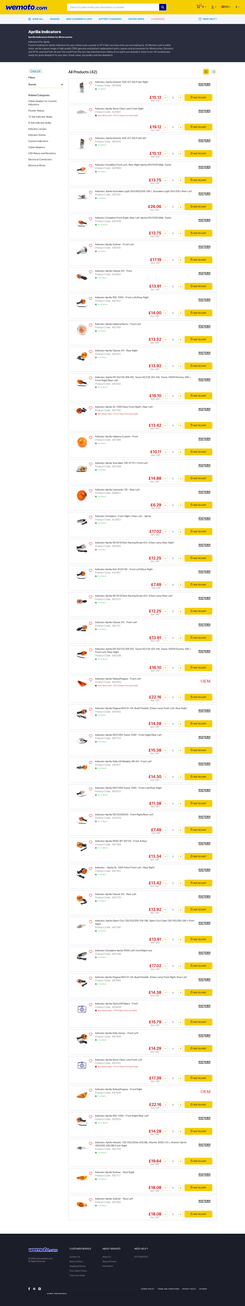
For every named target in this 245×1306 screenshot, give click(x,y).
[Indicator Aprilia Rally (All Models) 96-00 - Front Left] (82, 767)
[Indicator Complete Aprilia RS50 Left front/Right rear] (82, 956)
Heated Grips (136, 19)
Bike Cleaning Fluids (79, 19)
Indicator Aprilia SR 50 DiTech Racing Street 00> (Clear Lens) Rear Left (134, 595)
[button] (204, 6)
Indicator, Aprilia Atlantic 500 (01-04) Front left (120, 138)
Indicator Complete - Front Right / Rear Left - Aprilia (123, 516)
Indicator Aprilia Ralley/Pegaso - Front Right (118, 1089)
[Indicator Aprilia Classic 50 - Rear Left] (82, 899)
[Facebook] (29, 1289)
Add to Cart (199, 97)
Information (107, 1266)
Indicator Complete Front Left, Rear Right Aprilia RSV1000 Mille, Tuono (133, 164)
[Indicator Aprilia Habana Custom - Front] (82, 441)
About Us (106, 1257)
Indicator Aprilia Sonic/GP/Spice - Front (116, 1003)
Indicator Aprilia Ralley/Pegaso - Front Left (118, 678)
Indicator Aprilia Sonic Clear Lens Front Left (118, 1059)
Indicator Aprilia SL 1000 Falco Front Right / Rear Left (124, 406)
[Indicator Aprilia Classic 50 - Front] (82, 276)
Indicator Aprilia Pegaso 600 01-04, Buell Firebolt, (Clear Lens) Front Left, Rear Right (141, 708)
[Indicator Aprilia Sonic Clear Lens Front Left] (82, 1065)
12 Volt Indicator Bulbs (40, 116)
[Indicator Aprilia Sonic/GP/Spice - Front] (82, 1009)
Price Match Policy (78, 1271)
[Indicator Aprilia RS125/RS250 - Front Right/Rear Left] (82, 820)
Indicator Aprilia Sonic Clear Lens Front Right (119, 108)
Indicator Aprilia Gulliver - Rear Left (114, 1198)
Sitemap (203, 1289)
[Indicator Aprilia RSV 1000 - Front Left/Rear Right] (82, 303)
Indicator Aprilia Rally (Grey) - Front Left (116, 1033)
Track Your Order (77, 1275)
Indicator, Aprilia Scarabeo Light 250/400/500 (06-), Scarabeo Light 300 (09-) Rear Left (143, 191)
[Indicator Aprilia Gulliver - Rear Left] (82, 1204)
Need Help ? (209, 19)
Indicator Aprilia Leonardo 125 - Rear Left (117, 489)
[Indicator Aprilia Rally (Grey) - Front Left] (82, 1038)
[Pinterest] (34, 1289)
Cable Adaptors (36, 147)
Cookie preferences (57, 1294)
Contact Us (75, 1257)
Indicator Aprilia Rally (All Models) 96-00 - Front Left (123, 761)
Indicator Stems (37, 134)
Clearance (157, 19)
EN (227, 6)
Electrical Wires (36, 165)
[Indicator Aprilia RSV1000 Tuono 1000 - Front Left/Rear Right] (82, 793)
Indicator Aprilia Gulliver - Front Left (114, 244)
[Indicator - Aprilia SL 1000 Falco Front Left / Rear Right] (82, 873)
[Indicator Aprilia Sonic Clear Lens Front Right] (82, 111)
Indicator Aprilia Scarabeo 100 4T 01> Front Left (121, 462)
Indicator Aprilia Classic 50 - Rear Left (115, 894)
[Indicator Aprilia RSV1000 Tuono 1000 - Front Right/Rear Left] (82, 740)
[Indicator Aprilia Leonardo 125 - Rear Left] (82, 495)
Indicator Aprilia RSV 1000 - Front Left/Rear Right (122, 297)
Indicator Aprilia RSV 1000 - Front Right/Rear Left (122, 1115)
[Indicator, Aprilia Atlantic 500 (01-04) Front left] (82, 143)
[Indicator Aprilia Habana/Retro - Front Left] (82, 329)
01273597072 (141, 1257)
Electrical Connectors (40, 159)
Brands (55, 19)
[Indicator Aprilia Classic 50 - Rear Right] (82, 356)
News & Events (109, 1261)
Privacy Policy (189, 1289)
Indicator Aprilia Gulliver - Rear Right (114, 1172)
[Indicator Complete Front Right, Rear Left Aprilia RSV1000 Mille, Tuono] (82, 223)
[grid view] (214, 71)
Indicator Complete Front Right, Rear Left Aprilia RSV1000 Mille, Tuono (133, 217)
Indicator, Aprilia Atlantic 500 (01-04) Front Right (121, 81)
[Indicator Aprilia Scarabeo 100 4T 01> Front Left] (82, 468)
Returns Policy (76, 1261)
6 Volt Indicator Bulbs (39, 122)
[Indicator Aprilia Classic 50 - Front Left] (82, 627)
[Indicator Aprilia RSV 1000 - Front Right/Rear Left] (82, 1121)
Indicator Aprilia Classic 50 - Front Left (116, 622)
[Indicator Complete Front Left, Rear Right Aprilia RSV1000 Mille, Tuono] (82, 170)
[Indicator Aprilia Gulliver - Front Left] (82, 249)
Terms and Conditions (168, 1289)
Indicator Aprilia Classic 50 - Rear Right (116, 350)
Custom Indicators (38, 141)
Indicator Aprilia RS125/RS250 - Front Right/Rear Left (124, 814)
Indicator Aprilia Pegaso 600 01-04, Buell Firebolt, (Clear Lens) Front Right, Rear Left (141, 977)
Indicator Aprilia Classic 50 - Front (113, 270)
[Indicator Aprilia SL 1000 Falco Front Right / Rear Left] (82, 410)
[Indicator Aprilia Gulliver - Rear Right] (82, 1177)
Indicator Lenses (37, 128)
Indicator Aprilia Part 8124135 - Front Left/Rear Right (124, 569)
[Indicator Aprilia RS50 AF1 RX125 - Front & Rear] (82, 846)
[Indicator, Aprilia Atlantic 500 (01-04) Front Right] (82, 87)
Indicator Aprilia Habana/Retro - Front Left (118, 324)
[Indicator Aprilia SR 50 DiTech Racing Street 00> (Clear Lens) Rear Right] (82, 548)
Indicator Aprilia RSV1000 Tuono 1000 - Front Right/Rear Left (128, 734)
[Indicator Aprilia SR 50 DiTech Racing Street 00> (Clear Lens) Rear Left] (82, 601)
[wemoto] (43, 1249)
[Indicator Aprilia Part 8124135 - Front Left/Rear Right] (82, 574)
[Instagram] (39, 1289)
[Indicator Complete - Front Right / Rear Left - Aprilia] (82, 521)
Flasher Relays (36, 110)
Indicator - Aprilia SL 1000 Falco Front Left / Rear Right (124, 867)
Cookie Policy (147, 1289)
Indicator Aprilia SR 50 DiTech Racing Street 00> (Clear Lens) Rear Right (134, 542)
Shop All (37, 19)
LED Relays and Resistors (42, 153)
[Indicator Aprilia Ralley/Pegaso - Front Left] (82, 683)
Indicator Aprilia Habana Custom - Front (116, 436)
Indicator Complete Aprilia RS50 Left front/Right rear (123, 950)
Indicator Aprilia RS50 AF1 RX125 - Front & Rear (121, 841)
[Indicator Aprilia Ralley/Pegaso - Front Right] (82, 1094)
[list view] (206, 71)
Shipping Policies (78, 1266)
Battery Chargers (110, 19)
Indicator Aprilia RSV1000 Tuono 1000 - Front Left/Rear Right (128, 787)
